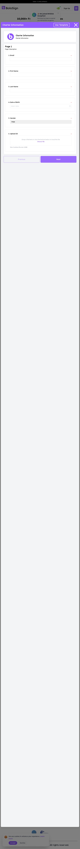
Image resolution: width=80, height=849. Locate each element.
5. (9, 118)
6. (9, 134)
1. (8, 55)
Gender (13, 118)
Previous (21, 159)
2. (9, 71)
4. (9, 102)
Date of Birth (15, 102)
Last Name (14, 87)
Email (12, 55)
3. (8, 87)
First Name (14, 71)
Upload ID (14, 134)
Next (58, 159)
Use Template (61, 25)
